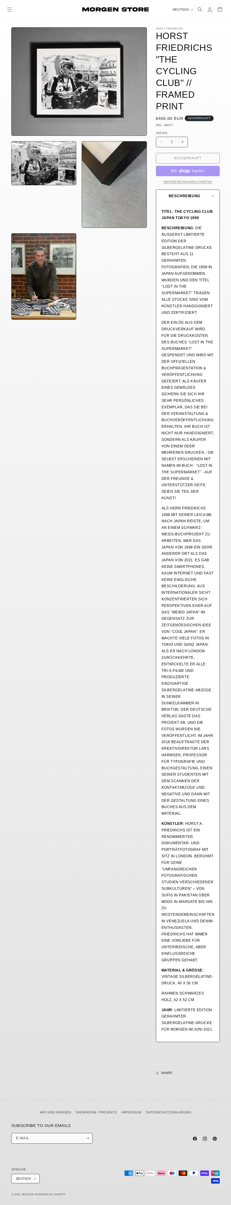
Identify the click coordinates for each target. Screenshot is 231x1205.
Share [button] (166, 1073)
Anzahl (162, 133)
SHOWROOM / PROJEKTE (96, 1112)
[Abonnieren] (87, 1138)
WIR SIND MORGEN (55, 1112)
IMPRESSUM (131, 1112)
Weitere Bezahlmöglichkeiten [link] (187, 181)
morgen (28, 1194)
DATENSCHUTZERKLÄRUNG (168, 1112)
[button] (9, 9)
